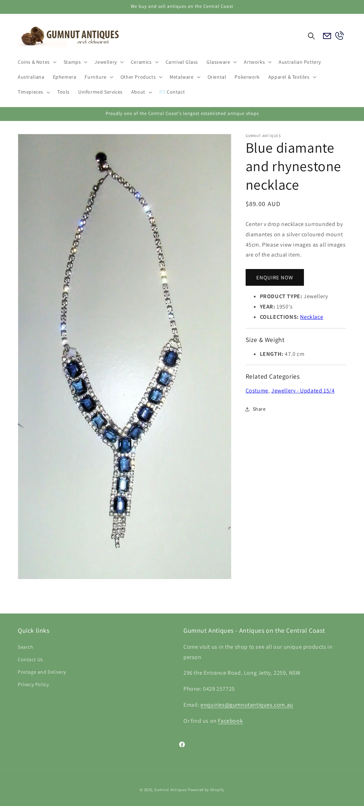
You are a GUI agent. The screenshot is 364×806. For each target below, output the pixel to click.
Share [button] (259, 409)
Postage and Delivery (42, 672)
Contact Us (30, 659)
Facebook (230, 721)
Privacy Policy (33, 684)
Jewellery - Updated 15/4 (302, 390)
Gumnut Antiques (170, 789)
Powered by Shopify (206, 789)
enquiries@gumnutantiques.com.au (246, 704)
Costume (257, 390)
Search (25, 647)
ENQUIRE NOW (274, 277)
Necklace (311, 317)
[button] (36, 61)
